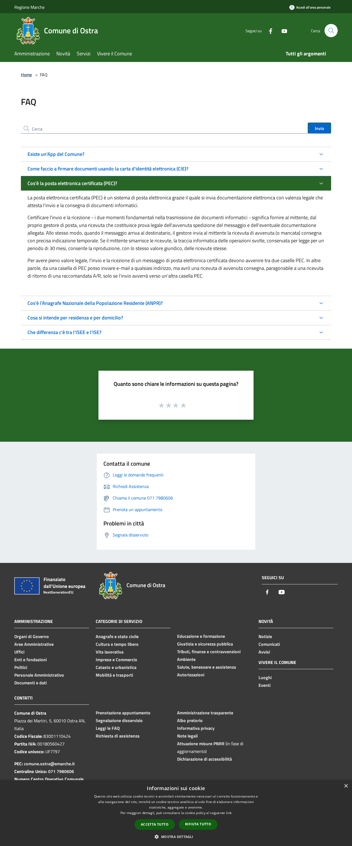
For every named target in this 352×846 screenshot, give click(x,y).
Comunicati (269, 644)
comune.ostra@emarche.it (49, 763)
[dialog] (176, 813)
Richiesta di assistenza (117, 736)
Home (26, 74)
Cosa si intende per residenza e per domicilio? (75, 317)
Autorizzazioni (190, 674)
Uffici (19, 652)
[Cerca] (331, 30)
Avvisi (264, 652)
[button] (176, 836)
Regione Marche (29, 7)
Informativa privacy (196, 728)
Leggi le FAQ (108, 728)
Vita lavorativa (109, 652)
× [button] (346, 786)
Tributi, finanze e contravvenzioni (209, 651)
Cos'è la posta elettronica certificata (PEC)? (72, 183)
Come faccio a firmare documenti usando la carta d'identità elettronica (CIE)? (108, 168)
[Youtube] (282, 30)
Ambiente (186, 659)
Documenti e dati (30, 682)
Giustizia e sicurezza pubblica (205, 644)
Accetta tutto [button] (155, 824)
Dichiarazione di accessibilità (204, 759)
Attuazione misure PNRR (200, 743)
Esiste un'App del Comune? (56, 154)
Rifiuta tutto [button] (198, 824)
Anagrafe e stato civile (117, 636)
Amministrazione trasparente (205, 712)
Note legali (187, 736)
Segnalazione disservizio (119, 720)
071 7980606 (61, 771)
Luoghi (265, 677)
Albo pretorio (190, 720)
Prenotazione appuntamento (123, 712)
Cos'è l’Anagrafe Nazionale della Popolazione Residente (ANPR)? (95, 303)
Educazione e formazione (201, 636)
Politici (20, 667)
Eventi (264, 685)
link (229, 812)
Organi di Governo (31, 636)
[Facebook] (268, 30)
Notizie (265, 636)
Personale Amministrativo (39, 675)
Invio (319, 128)
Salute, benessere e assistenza (206, 667)
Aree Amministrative (34, 644)
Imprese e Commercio (116, 659)
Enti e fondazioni (30, 659)
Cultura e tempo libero (117, 644)
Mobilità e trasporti (114, 675)
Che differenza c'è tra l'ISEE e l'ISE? (64, 332)
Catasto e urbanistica (116, 667)
